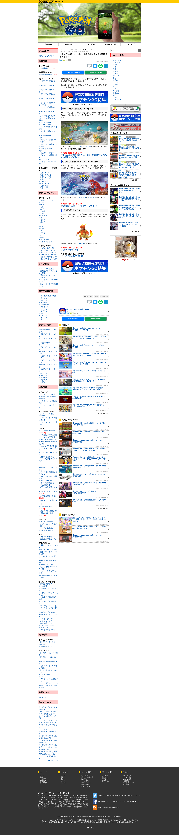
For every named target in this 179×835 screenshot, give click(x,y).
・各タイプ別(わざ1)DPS (48, 257)
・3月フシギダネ (45, 177)
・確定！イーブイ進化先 (48, 549)
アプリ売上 (105, 781)
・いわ (41, 228)
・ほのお (42, 204)
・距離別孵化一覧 (45, 506)
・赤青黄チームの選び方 (48, 500)
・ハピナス (43, 380)
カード (63, 781)
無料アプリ (105, 777)
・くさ (41, 207)
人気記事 (105, 775)
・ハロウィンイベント (47, 630)
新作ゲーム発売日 (87, 777)
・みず (41, 209)
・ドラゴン (43, 233)
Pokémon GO (89, 296)
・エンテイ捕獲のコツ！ (48, 124)
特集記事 (43, 779)
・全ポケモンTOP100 (47, 200)
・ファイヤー (44, 305)
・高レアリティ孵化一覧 (48, 511)
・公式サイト (44, 697)
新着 (41, 777)
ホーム (42, 775)
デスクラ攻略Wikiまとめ (48, 752)
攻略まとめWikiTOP (46, 56)
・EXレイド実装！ (46, 159)
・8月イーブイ (44, 188)
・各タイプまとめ (45, 242)
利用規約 (126, 781)
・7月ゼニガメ (44, 186)
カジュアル (64, 783)
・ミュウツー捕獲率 (46, 153)
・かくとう (43, 215)
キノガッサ (87, 147)
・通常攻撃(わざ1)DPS (47, 252)
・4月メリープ (44, 179)
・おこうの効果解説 (46, 528)
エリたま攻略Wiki (45, 738)
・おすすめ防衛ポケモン (48, 496)
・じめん (42, 220)
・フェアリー (44, 239)
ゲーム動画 (43, 783)
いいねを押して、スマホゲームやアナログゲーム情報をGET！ (118, 801)
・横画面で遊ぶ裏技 (46, 564)
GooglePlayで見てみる (96, 72)
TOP (60, 51)
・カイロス (43, 318)
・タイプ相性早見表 (46, 269)
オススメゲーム (86, 783)
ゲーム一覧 (85, 775)
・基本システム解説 (46, 480)
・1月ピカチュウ (45, 173)
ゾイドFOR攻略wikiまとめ (48, 761)
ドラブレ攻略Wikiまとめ (48, 736)
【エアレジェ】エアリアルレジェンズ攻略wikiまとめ (48, 731)
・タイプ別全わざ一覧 (47, 250)
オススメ (63, 1)
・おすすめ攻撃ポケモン (48, 491)
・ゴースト (43, 231)
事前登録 (43, 781)
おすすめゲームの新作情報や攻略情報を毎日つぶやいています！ (119, 795)
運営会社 (126, 784)
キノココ (77, 147)
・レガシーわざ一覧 (46, 248)
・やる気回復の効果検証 (48, 435)
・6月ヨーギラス (45, 183)
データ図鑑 (85, 784)
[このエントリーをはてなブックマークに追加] (106, 68)
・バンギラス (44, 307)
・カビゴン (43, 315)
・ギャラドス (44, 373)
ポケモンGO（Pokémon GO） (80, 51)
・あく (41, 235)
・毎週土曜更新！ (45, 68)
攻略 (97, 296)
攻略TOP (48, 44)
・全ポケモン (116, 60)
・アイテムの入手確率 (47, 437)
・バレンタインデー (46, 621)
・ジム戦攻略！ (44, 485)
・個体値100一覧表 (46, 513)
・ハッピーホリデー (46, 625)
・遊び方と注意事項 (46, 457)
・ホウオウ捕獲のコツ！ (48, 122)
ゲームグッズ (85, 786)
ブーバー (81, 243)
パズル (63, 775)
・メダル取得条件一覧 (47, 537)
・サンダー (43, 302)
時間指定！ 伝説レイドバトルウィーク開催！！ (79, 206)
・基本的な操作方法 (46, 483)
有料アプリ (105, 779)
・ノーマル (43, 202)
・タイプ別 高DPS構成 (47, 296)
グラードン (92, 197)
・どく (41, 218)
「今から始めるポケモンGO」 (74, 256)
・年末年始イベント (46, 623)
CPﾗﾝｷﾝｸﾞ (131, 44)
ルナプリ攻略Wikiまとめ (48, 745)
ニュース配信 (127, 779)
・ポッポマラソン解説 (47, 394)
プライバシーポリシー (130, 783)
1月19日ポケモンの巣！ (71, 250)
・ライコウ (43, 298)
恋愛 (62, 777)
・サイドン (43, 320)
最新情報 (57, 1)
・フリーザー (44, 300)
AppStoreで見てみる (74, 72)
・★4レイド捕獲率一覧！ (48, 439)
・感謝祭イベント (45, 627)
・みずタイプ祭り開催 (47, 612)
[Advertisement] (84, 286)
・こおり (42, 213)
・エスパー (43, 224)
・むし (41, 226)
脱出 (62, 779)
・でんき (42, 211)
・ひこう (42, 222)
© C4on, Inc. (89, 828)
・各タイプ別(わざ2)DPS (48, 259)
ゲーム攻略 (67, 51)
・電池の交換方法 (45, 646)
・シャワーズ (44, 313)
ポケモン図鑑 (89, 44)
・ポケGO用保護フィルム (48, 683)
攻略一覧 (69, 44)
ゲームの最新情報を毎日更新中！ (109, 807)
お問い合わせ (127, 775)
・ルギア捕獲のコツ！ (47, 116)
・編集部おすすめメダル (48, 539)
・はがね (42, 237)
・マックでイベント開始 (48, 606)
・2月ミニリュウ (45, 175)
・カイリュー (44, 309)
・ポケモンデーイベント (48, 619)
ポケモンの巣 (110, 44)
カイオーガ (82, 197)
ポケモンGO (104, 296)
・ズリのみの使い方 (46, 530)
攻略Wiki (84, 779)
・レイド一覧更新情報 (47, 431)
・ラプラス (43, 311)
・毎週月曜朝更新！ (46, 75)
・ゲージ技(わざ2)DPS (47, 254)
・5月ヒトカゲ (44, 181)
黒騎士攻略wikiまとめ (47, 754)
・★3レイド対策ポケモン (48, 446)
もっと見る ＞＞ (103, 413)
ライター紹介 (127, 777)
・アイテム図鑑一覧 (46, 522)
